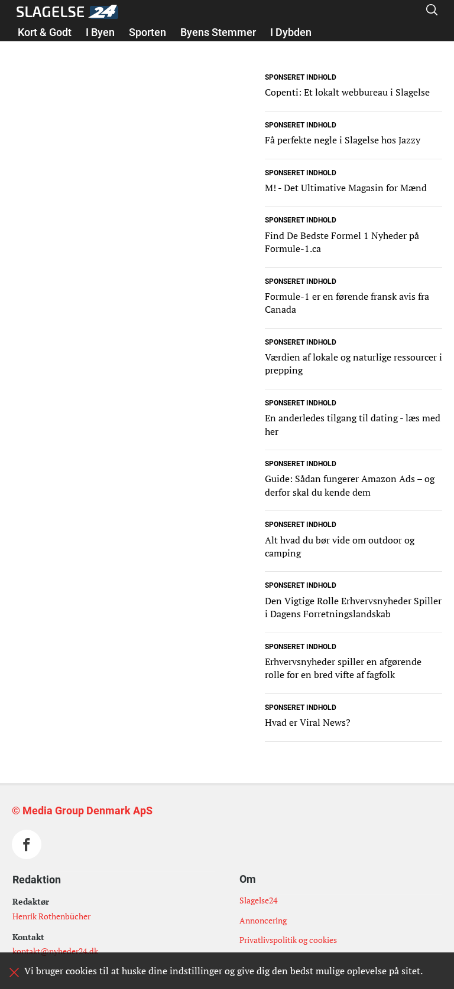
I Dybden (291, 32)
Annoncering (263, 920)
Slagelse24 (258, 900)
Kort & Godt (45, 32)
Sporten (147, 32)
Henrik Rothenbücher (51, 916)
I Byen (100, 32)
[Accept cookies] (14, 972)
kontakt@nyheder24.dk (55, 951)
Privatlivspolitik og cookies (288, 939)
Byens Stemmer (218, 32)
